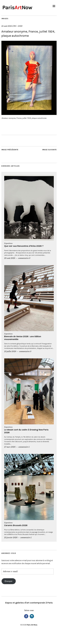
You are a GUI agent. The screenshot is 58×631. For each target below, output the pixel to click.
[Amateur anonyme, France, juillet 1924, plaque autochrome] (29, 114)
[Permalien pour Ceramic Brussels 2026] (29, 487)
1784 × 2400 (17, 26)
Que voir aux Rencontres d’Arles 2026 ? (23, 246)
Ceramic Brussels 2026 (15, 525)
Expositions (8, 243)
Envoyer (8, 581)
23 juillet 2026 (10, 351)
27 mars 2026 (9, 447)
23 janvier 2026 (10, 537)
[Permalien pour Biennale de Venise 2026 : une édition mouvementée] (29, 298)
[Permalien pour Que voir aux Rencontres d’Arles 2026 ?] (29, 208)
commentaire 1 (24, 447)
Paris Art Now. (32, 625)
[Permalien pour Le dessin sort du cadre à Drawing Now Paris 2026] (29, 391)
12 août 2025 (6, 26)
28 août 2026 (9, 258)
